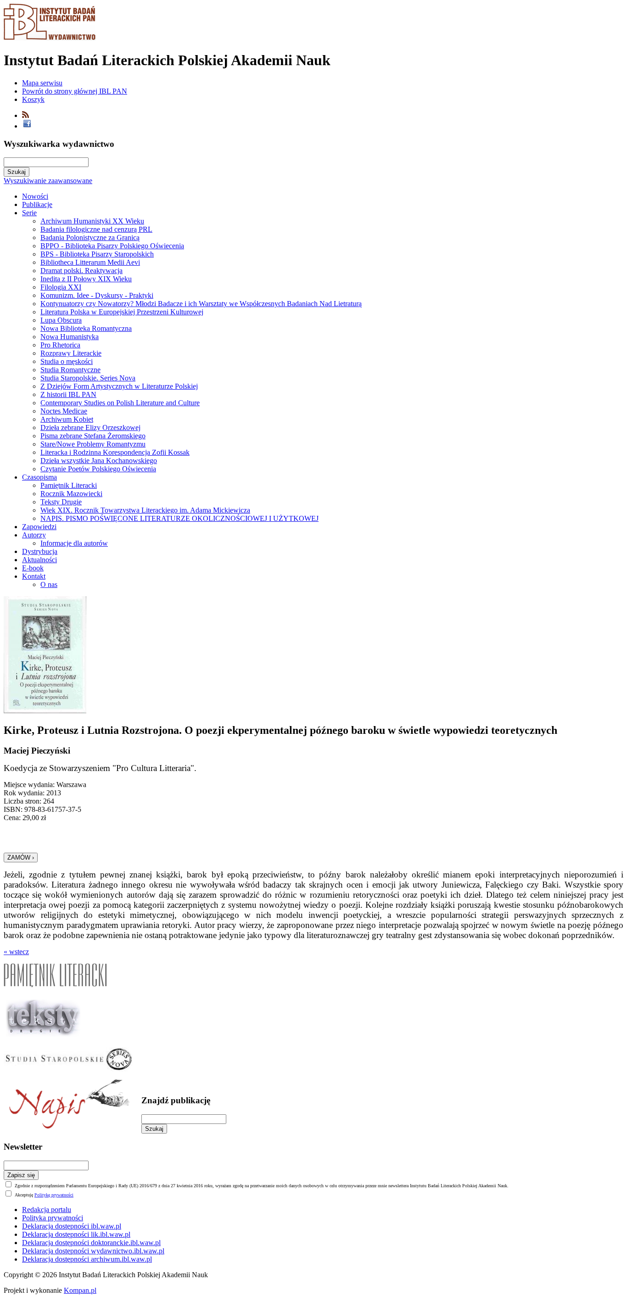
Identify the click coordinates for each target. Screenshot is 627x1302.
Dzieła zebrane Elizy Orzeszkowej (90, 427)
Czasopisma (39, 477)
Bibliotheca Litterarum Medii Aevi (90, 262)
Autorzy (34, 535)
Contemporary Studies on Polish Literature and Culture (120, 403)
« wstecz (16, 952)
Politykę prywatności (53, 1194)
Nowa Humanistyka (69, 337)
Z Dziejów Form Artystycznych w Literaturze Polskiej (119, 386)
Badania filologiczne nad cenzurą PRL (96, 229)
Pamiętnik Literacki (68, 485)
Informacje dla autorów (74, 543)
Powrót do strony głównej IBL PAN (74, 91)
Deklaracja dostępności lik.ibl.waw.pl (76, 1234)
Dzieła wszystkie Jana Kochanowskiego (98, 460)
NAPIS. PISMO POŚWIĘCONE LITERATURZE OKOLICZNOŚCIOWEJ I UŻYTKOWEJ (179, 518)
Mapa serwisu (42, 83)
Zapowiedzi (39, 527)
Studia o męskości (66, 361)
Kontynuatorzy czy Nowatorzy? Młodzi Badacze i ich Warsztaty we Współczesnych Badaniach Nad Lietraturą (201, 303)
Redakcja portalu (46, 1209)
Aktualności (39, 560)
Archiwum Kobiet (66, 419)
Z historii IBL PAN (68, 394)
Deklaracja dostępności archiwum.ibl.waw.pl (87, 1259)
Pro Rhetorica (60, 345)
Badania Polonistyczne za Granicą (90, 237)
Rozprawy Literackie (70, 353)
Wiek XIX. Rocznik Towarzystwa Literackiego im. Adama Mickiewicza (145, 510)
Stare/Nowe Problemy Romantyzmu (93, 444)
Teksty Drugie (61, 502)
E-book (33, 568)
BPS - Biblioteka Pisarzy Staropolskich (97, 254)
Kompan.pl (80, 1290)
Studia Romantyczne (70, 370)
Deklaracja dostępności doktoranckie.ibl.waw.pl (91, 1242)
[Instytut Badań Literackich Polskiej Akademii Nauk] (49, 38)
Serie (29, 213)
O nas (48, 584)
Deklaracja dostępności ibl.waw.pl (71, 1226)
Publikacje (37, 204)
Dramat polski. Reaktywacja (81, 270)
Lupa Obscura (61, 320)
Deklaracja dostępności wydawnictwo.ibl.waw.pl (93, 1251)
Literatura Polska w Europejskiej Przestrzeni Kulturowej (121, 312)
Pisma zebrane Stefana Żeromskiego (93, 436)
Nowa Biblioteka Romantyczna (86, 328)
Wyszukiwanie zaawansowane (48, 180)
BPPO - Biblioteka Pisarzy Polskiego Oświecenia (112, 246)
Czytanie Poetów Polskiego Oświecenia (98, 469)
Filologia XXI (60, 287)
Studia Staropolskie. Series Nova (87, 378)
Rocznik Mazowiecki (71, 493)
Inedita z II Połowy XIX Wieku (86, 279)
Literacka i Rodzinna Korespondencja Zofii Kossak (115, 452)
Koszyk (33, 99)
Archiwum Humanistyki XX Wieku (92, 221)
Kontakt (33, 576)
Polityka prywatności (52, 1218)
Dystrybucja (39, 551)
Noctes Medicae (63, 411)
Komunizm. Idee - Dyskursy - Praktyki (96, 295)
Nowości (35, 196)
